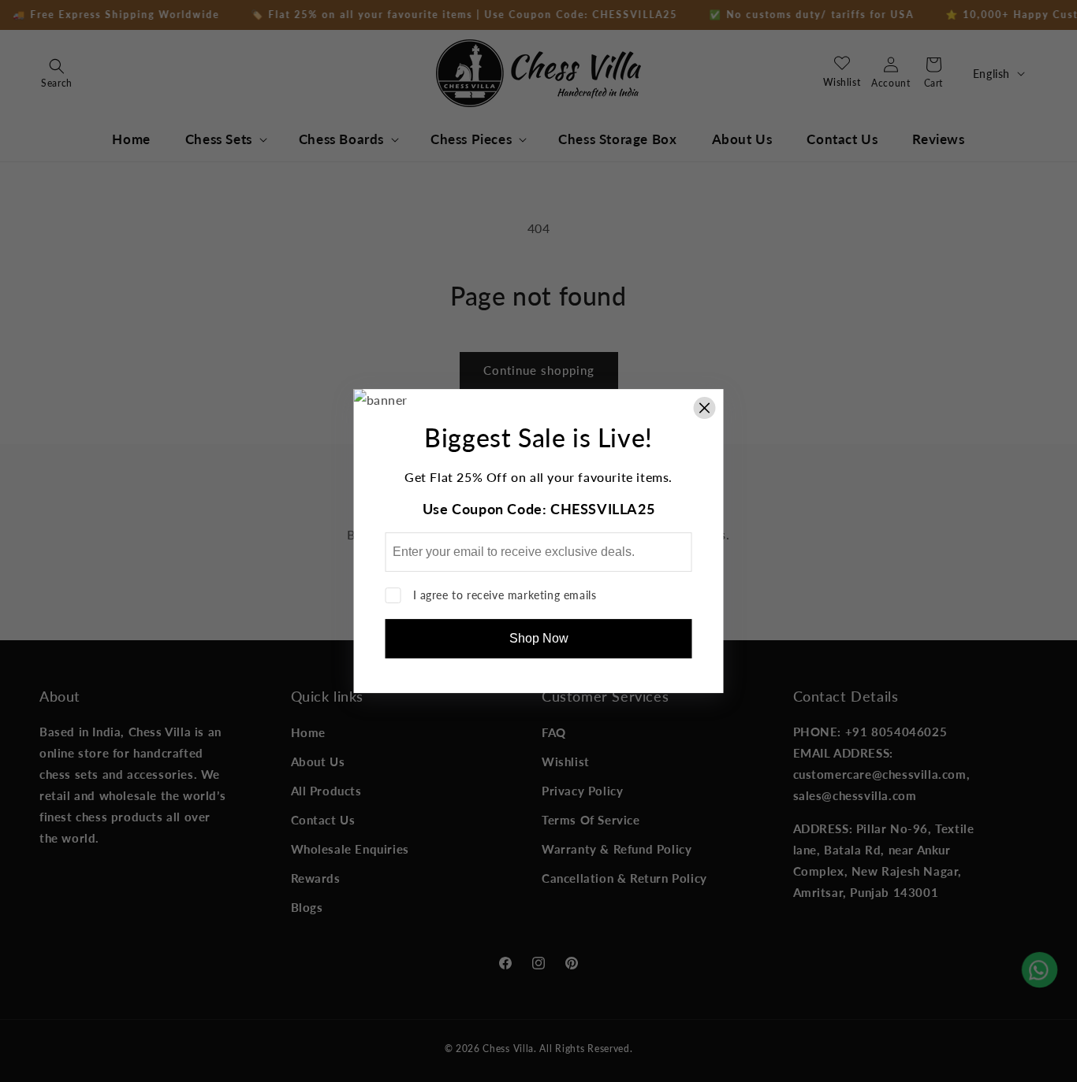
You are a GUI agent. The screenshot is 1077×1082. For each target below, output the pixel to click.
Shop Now (538, 638)
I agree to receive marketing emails (505, 595)
